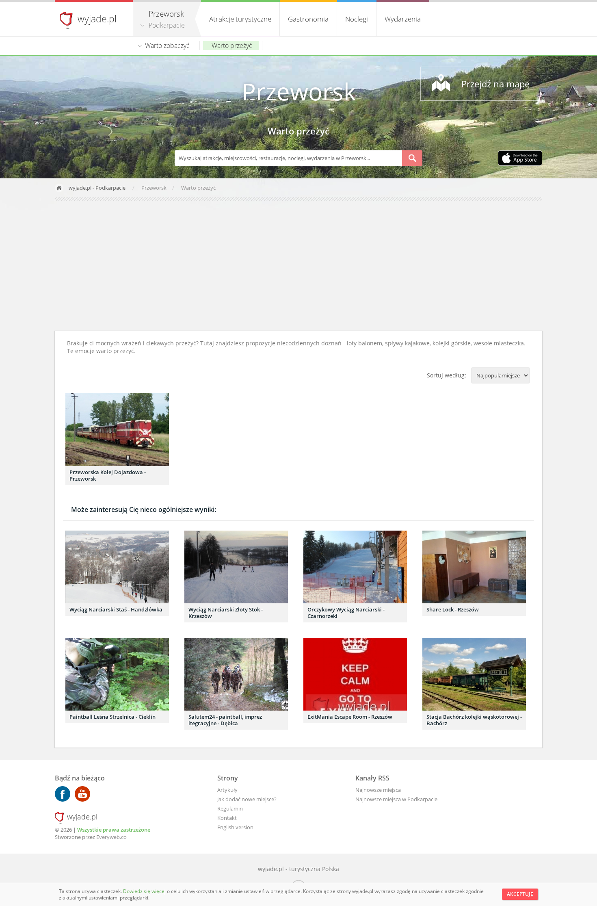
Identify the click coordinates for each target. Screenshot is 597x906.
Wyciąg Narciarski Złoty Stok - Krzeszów (225, 612)
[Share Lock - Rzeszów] (474, 567)
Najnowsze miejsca (378, 789)
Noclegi (356, 19)
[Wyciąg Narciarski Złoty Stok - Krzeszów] (236, 567)
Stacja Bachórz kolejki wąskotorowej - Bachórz (474, 719)
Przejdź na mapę (495, 84)
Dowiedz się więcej (145, 891)
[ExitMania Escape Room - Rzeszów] (355, 674)
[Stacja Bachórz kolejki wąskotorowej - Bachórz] (474, 674)
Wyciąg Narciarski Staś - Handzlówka (115, 609)
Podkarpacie (167, 25)
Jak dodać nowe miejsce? (247, 799)
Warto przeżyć (232, 45)
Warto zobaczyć (167, 45)
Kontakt (227, 817)
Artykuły (227, 789)
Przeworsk (299, 91)
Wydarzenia (403, 19)
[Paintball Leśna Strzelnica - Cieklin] (117, 674)
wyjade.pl (97, 18)
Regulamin (230, 808)
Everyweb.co (111, 837)
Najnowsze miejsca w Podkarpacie (396, 799)
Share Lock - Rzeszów (452, 609)
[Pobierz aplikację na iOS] (520, 158)
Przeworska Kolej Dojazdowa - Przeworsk (107, 475)
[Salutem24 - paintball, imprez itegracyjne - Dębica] (236, 674)
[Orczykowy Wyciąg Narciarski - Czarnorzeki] (355, 567)
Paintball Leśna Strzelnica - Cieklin (112, 716)
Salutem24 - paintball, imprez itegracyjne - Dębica (225, 719)
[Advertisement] (298, 266)
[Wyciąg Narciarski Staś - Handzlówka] (117, 567)
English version (235, 827)
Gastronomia (308, 19)
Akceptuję (520, 894)
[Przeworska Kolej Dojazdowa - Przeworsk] (117, 429)
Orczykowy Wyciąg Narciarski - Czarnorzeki (346, 612)
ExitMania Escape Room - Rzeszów (349, 716)
